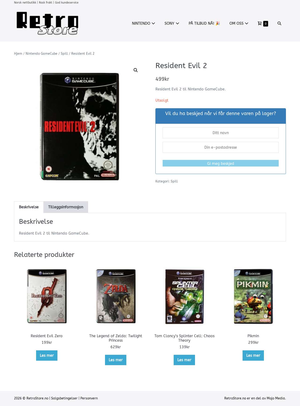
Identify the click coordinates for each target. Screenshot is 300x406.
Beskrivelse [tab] (29, 207)
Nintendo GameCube (41, 54)
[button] (279, 23)
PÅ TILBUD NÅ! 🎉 (204, 23)
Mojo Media (276, 398)
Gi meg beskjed (220, 163)
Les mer (47, 355)
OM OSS (237, 23)
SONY (170, 23)
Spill (64, 54)
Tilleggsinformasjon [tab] (65, 207)
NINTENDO (141, 23)
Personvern (89, 398)
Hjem (18, 54)
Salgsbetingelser (64, 398)
